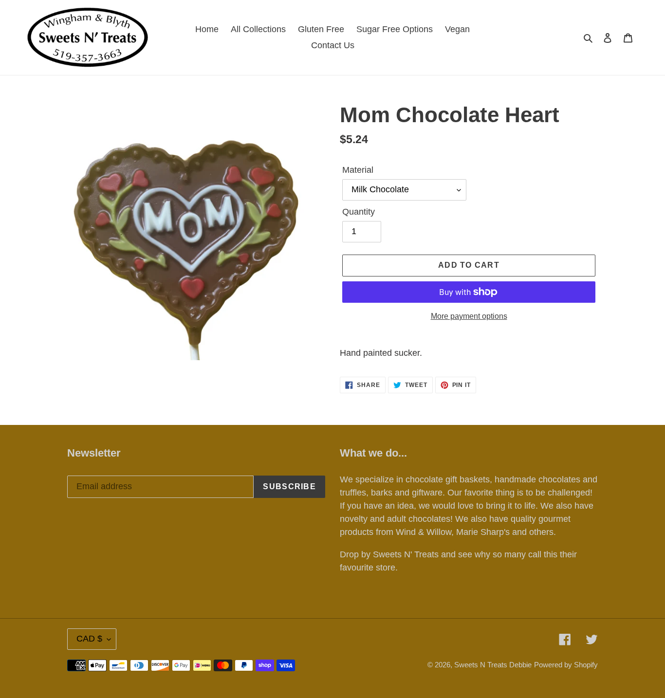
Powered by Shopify (566, 665)
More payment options (469, 316)
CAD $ (89, 638)
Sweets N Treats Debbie (493, 665)
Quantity (358, 212)
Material (357, 170)
